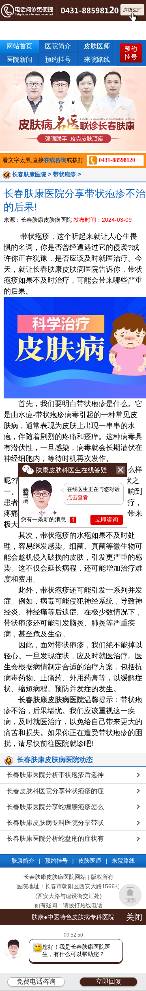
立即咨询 (106, 519)
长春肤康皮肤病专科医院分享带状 (55, 822)
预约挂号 (58, 59)
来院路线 (97, 59)
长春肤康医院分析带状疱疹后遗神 (55, 774)
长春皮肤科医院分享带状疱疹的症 (55, 791)
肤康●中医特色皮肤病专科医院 (73, 916)
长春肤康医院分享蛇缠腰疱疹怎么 (55, 806)
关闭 (134, 917)
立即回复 (109, 981)
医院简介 (58, 46)
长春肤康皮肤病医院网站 (55, 877)
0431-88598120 (117, 160)
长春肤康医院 (29, 174)
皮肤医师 (97, 46)
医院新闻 (19, 59)
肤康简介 (22, 861)
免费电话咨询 (36, 981)
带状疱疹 (64, 174)
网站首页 (19, 46)
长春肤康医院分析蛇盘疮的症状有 (55, 838)
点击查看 (77, 497)
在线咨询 (55, 160)
